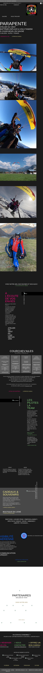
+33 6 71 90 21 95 (12, 3)
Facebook (6, 665)
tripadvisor (27, 665)
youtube (37, 665)
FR (40, 3)
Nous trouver (15, 16)
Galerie (4, 16)
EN (42, 3)
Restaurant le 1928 (28, 385)
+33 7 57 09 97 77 (18, 3)
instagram (16, 665)
